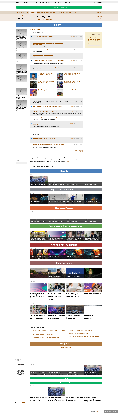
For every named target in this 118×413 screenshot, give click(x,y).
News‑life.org (34, 2)
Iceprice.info (67, 2)
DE (25, 12)
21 (97, 40)
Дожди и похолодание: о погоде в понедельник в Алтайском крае (47, 106)
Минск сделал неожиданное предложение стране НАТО (43, 334)
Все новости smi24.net (65, 383)
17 (90, 40)
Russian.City (99, 19)
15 (99, 39)
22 (99, 40)
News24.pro (32, 266)
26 (93, 41)
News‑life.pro (26, 2)
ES (27, 12)
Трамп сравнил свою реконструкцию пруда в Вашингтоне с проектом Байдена (84, 336)
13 (95, 39)
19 (93, 40)
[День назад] (91, 45)
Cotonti (96, 411)
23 (88, 41)
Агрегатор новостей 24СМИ (21, 166)
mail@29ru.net (95, 410)
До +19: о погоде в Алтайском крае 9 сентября (43, 36)
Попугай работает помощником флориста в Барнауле (45, 49)
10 (90, 39)
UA (23, 12)
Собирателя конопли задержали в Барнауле (43, 55)
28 (97, 41)
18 (91, 40)
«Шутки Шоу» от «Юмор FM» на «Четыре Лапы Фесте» (44, 90)
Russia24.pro (99, 16)
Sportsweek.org (58, 2)
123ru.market (49, 2)
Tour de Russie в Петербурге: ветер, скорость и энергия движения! (72, 74)
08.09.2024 (38, 29)
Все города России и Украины (59, 7)
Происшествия (41, 12)
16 (88, 40)
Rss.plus (32, 193)
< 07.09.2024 (76, 150)
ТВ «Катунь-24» (33, 29)
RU (21, 12)
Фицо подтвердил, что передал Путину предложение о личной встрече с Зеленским (49, 330)
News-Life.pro (99, 14)
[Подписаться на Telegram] (94, 2)
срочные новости (94, 160)
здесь (68, 161)
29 (99, 41)
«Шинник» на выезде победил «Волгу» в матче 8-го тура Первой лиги (20, 384)
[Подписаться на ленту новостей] (100, 12)
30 (88, 43)
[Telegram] (98, 12)
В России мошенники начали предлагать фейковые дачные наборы (46, 337)
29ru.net (41, 2)
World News (68, 12)
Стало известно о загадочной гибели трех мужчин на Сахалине (81, 330)
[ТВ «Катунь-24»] (30, 17)
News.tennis (33, 248)
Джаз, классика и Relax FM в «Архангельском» (70, 90)
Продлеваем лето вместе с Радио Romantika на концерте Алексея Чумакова (45, 74)
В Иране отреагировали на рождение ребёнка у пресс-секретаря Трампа (83, 334)
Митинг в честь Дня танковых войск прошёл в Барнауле (45, 111)
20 (95, 40)
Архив (43, 19)
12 (93, 39)
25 (91, 41)
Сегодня (38, 19)
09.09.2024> (81, 150)
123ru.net (99, 2)
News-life (32, 303)
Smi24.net (32, 364)
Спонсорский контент (65, 378)
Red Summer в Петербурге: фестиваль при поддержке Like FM (72, 82)
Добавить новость (49, 19)
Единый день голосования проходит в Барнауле (43, 99)
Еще (75, 12)
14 (97, 39)
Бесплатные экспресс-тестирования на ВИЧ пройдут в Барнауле (47, 67)
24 (90, 41)
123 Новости (33, 12)
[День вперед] (97, 45)
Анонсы (55, 12)
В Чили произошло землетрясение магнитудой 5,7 (78, 333)
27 (95, 41)
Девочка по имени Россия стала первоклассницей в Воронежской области (49, 117)
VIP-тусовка (49, 12)
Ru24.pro (18, 2)
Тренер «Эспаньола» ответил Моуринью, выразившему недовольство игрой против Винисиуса (20, 372)
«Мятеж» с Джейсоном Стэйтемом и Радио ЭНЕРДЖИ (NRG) (45, 82)
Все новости (61, 12)
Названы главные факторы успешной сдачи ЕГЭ (78, 331)
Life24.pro (100, 18)
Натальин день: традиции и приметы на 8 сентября (44, 138)
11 (91, 39)
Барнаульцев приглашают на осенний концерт (43, 132)
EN (19, 12)
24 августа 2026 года (21, 15)
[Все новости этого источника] (74, 36)
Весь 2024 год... (80, 33)
